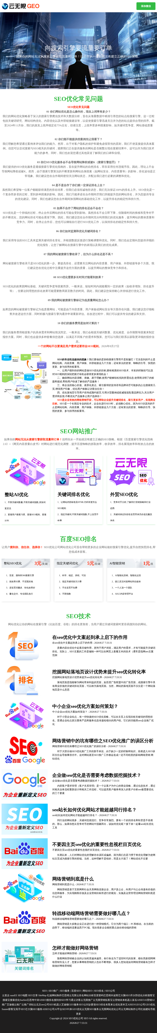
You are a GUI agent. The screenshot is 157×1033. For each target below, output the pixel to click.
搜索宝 (6, 1000)
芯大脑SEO (124, 995)
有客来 (109, 1004)
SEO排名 (99, 990)
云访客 (77, 1000)
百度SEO (76, 990)
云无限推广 (87, 1000)
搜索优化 (15, 1000)
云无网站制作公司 (131, 1009)
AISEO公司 (48, 1009)
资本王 (124, 1004)
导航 (152, 1009)
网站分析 (89, 995)
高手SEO (20, 1009)
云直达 (6, 995)
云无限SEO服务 (90, 1009)
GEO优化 (150, 1004)
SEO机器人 (55, 1004)
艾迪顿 (10, 1004)
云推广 (17, 1004)
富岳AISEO (138, 1000)
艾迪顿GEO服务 (70, 1004)
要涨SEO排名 (98, 1004)
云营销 (116, 1000)
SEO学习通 (67, 1000)
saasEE (13, 995)
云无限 (73, 995)
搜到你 (57, 1000)
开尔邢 (134, 995)
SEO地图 (22, 995)
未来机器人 (126, 1000)
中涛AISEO (40, 1000)
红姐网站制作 (54, 995)
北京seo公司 (42, 1004)
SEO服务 (65, 990)
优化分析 (142, 995)
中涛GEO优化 (74, 1009)
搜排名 (50, 1000)
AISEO (131, 1004)
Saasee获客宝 (9, 1009)
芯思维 (65, 995)
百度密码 (98, 995)
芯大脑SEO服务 (33, 1009)
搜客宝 (151, 995)
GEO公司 (140, 1004)
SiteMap (42, 995)
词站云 (32, 1004)
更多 (78, 1013)
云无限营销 (99, 1000)
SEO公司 (110, 990)
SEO (44, 990)
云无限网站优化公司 (110, 1009)
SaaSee (23, 1000)
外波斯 (114, 995)
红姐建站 (145, 1009)
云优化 (116, 1004)
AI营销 (148, 1000)
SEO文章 (33, 995)
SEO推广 (53, 990)
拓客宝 (109, 1000)
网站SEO (87, 990)
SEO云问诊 (85, 1004)
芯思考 (30, 1000)
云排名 (80, 995)
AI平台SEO (61, 1009)
